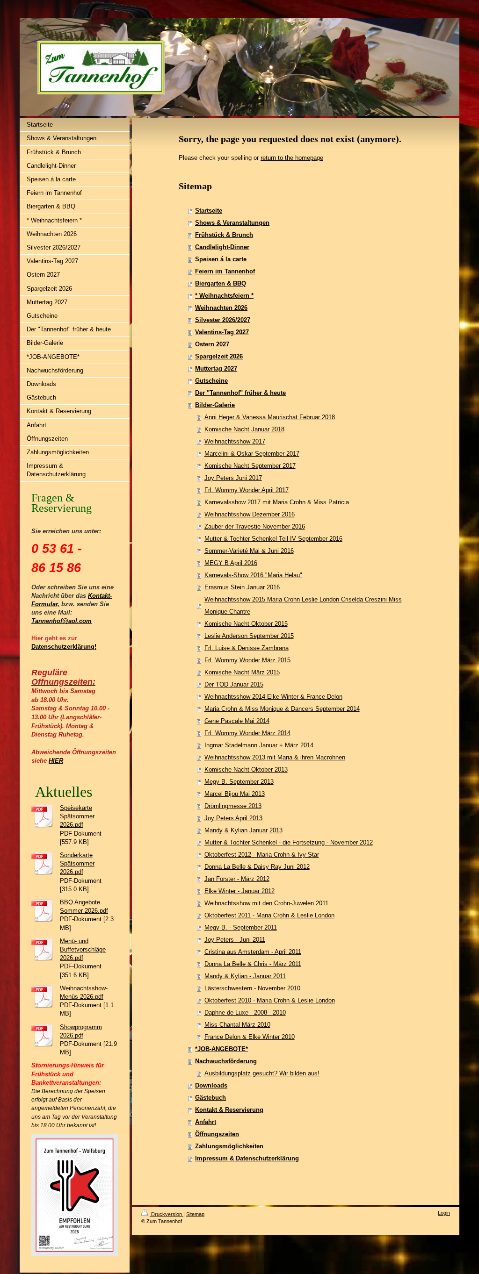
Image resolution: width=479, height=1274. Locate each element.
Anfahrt (205, 1121)
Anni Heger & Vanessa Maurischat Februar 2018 (269, 417)
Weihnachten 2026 (221, 307)
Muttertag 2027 (216, 368)
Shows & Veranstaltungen (232, 222)
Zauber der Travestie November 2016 (254, 526)
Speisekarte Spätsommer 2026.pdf (77, 816)
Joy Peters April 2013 (233, 818)
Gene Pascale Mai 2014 (236, 720)
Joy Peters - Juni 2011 (234, 939)
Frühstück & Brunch (224, 234)
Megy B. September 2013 (239, 781)
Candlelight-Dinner (222, 247)
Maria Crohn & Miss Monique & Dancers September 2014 (282, 708)
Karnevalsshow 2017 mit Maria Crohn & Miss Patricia (276, 502)
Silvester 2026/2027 (222, 319)
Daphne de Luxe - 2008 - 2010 (245, 1012)
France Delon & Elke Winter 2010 (249, 1036)
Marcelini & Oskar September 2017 (251, 453)
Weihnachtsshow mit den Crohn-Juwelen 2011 (266, 903)
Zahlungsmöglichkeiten (229, 1146)
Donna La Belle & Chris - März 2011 (252, 963)
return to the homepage (292, 157)
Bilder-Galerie (215, 404)
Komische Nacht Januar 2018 (244, 429)
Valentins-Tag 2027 (222, 332)
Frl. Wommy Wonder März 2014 (247, 733)
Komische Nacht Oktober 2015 (246, 623)
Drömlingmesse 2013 (232, 805)
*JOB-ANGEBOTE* (221, 1048)
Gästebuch (210, 1097)
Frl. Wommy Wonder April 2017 (246, 490)
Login (444, 1213)
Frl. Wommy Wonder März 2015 (247, 660)
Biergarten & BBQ (220, 283)
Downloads (211, 1085)
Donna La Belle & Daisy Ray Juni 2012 (257, 866)
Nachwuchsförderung (226, 1061)
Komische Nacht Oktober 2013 (246, 769)
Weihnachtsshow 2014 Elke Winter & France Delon (273, 696)
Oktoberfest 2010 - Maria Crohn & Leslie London (269, 1000)
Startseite (208, 210)
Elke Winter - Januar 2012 (239, 891)
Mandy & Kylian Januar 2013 (243, 830)
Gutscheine (211, 380)
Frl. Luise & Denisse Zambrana (246, 647)
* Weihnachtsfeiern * (224, 295)
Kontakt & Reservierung (229, 1109)
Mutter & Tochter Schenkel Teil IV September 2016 (273, 538)
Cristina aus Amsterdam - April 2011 (252, 951)
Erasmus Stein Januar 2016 (242, 587)
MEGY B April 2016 (230, 562)
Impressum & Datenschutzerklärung (247, 1158)
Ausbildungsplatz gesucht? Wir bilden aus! (261, 1073)
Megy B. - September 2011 (240, 927)
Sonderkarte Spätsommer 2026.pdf (77, 863)
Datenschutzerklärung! (63, 646)
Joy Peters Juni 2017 (233, 477)
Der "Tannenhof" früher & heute (240, 392)
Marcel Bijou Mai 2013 (234, 793)
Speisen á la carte (221, 259)
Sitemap (195, 1214)
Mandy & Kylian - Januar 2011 (245, 976)
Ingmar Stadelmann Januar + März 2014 (258, 745)
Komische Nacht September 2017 (250, 465)
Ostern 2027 (212, 344)
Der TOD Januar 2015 (233, 684)
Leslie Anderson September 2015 (249, 635)
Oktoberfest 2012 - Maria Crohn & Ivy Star (261, 854)
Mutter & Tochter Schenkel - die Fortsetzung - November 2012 (288, 842)
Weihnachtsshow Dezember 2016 (249, 514)
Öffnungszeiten (217, 1134)
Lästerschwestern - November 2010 (252, 988)
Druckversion (166, 1214)
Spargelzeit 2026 (219, 356)
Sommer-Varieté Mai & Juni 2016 (249, 550)
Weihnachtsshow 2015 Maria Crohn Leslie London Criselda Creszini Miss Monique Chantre (303, 605)
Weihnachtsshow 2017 (234, 441)
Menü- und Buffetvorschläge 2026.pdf (83, 949)
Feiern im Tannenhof (225, 271)
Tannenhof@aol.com (61, 620)
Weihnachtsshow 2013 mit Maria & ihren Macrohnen (274, 757)
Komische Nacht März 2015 (242, 672)
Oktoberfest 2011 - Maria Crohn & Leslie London (269, 915)
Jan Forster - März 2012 (236, 878)
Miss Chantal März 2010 (237, 1024)
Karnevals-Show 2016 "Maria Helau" (253, 575)
